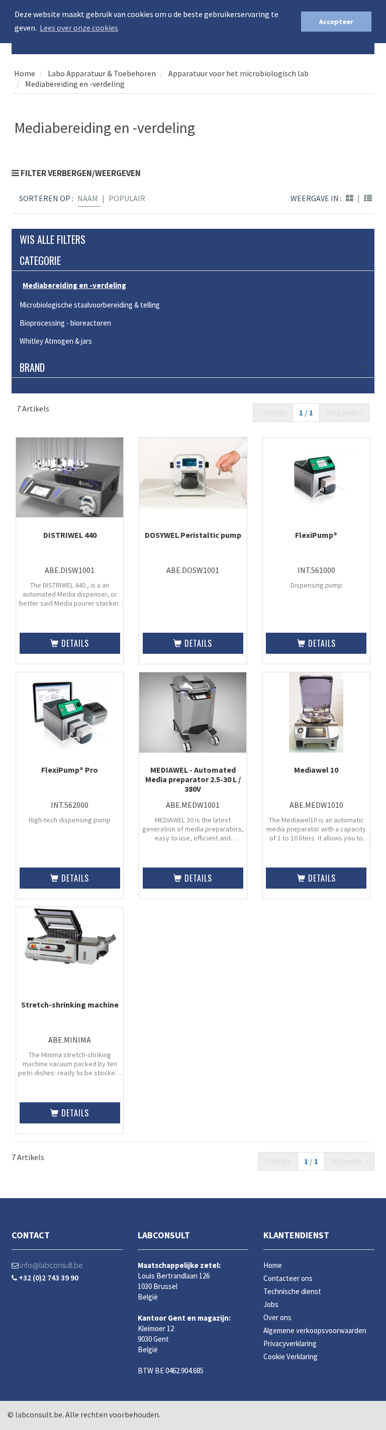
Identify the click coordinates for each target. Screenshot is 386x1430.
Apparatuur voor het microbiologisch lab (238, 73)
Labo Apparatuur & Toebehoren (101, 73)
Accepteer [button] (336, 21)
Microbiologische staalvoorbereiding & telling (90, 305)
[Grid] (349, 198)
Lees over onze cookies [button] (79, 28)
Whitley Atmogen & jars (56, 341)
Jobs (270, 1304)
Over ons (277, 1317)
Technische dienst (292, 1291)
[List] (367, 198)
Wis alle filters (52, 239)
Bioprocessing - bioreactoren (65, 323)
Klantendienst (296, 1235)
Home (24, 73)
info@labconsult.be (50, 1265)
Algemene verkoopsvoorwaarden (314, 1330)
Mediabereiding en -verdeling (75, 84)
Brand (32, 367)
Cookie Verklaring (290, 1356)
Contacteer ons (288, 1278)
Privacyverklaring (290, 1343)
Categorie (40, 260)
